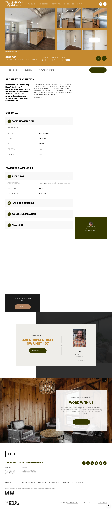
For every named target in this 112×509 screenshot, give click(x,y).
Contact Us (79, 482)
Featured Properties (28, 482)
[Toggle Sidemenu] (105, 4)
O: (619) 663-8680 (10, 472)
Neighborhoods (69, 4)
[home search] (100, 4)
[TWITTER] (92, 463)
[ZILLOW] (105, 463)
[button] (98, 70)
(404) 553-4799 (91, 229)
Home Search (43, 4)
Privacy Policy (102, 502)
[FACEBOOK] (84, 463)
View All (94, 40)
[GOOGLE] (100, 463)
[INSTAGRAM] (88, 463)
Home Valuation (55, 4)
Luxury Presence (72, 502)
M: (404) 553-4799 (10, 470)
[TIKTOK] (96, 463)
